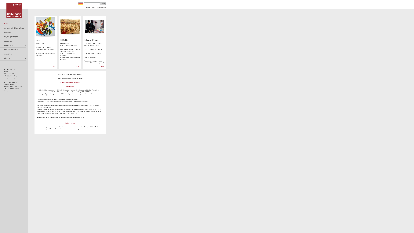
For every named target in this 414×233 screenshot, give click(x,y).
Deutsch (80, 3)
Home (6, 24)
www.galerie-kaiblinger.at (10, 78)
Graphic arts (8, 45)
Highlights (8, 32)
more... (54, 66)
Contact (88, 7)
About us (7, 58)
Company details (101, 7)
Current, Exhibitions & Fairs (14, 28)
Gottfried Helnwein (11, 50)
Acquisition (8, 54)
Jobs (93, 7)
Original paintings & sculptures (11, 39)
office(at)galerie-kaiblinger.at (11, 75)
